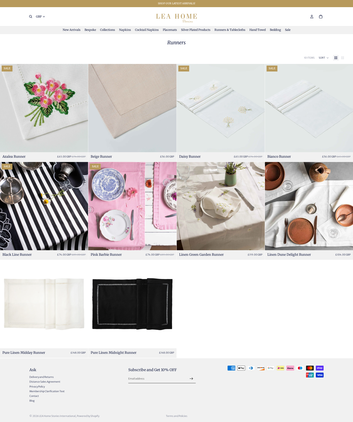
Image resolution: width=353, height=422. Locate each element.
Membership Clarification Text (47, 391)
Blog (32, 400)
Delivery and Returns (41, 376)
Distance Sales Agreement (44, 381)
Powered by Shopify (88, 416)
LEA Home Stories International (57, 416)
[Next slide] (82, 108)
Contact (34, 395)
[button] (324, 57)
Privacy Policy (37, 386)
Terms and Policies (176, 416)
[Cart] (320, 16)
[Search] (30, 16)
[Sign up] (191, 378)
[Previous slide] (6, 108)
